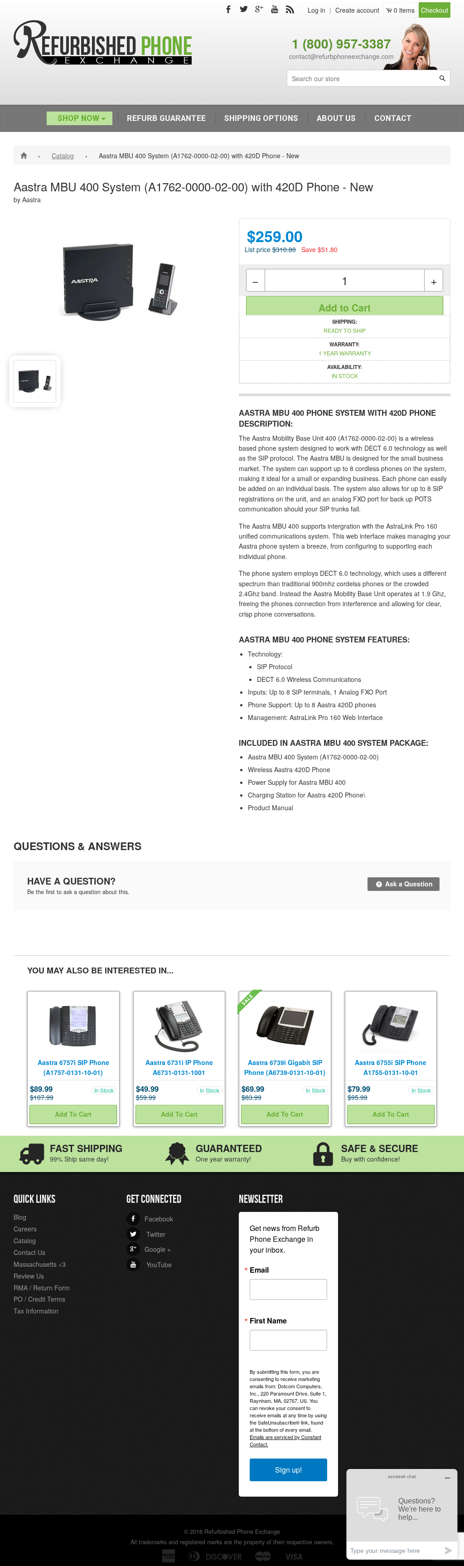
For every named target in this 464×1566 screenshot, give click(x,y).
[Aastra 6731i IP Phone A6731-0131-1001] (179, 1024)
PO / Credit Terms (39, 1298)
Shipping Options (261, 118)
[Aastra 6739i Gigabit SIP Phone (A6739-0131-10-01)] (285, 1024)
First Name (268, 1320)
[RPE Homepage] (25, 155)
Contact (393, 118)
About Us (336, 118)
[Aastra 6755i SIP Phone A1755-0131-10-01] (391, 1024)
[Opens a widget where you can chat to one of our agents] (402, 1514)
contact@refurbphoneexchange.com (341, 56)
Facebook (151, 1218)
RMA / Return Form (42, 1287)
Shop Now (79, 118)
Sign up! (288, 1469)
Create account (357, 10)
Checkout (434, 10)
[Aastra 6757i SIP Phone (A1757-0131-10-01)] (73, 1024)
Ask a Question (408, 883)
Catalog (63, 155)
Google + (150, 1249)
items (404, 10)
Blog (20, 1216)
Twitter (147, 1234)
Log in (316, 10)
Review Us (29, 1275)
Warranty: (345, 348)
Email (259, 1270)
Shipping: (345, 326)
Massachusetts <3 (40, 1264)
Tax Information (36, 1310)
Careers (25, 1228)
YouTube (151, 1264)
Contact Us (29, 1252)
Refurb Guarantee (166, 118)
